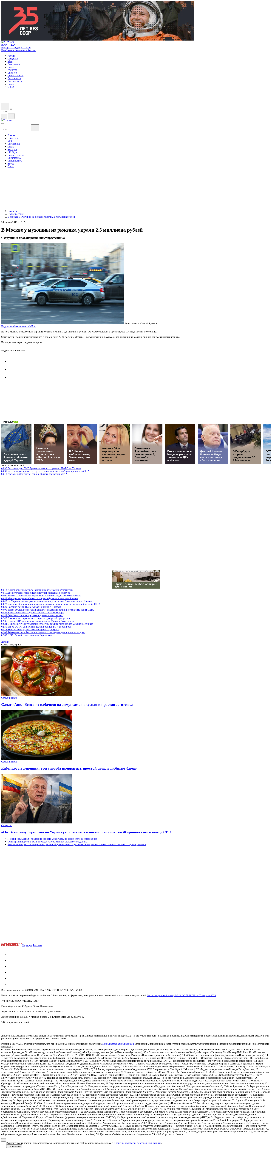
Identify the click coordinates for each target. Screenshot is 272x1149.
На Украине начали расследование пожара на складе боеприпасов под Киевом (46, 601)
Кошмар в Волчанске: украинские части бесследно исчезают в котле (41, 595)
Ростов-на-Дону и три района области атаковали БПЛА (34, 474)
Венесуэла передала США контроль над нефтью (30, 629)
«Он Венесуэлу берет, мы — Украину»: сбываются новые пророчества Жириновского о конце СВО (86, 832)
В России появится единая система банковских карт (32, 612)
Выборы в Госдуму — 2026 (16, 47)
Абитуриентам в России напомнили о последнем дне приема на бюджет (43, 632)
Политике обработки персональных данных (137, 1143)
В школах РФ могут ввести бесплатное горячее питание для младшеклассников (47, 623)
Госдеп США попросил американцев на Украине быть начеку (37, 621)
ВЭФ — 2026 (8, 44)
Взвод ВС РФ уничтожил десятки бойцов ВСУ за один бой (36, 626)
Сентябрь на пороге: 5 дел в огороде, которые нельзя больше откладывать (47, 841)
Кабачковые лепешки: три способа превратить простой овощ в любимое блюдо (69, 768)
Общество (6, 825)
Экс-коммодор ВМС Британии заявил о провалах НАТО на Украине (41, 468)
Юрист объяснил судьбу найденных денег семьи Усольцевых (37, 590)
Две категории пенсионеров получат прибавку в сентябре (35, 592)
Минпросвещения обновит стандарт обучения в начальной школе (39, 598)
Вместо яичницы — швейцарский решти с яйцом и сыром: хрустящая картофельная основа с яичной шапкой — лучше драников (77, 844)
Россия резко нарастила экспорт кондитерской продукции (35, 618)
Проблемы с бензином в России (18, 50)
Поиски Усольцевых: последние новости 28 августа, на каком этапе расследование (52, 838)
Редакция (27, 945)
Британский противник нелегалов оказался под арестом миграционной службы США (50, 604)
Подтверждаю (14, 1146)
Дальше (5, 641)
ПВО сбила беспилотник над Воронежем (26, 635)
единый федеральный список (118, 1043)
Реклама (37, 945)
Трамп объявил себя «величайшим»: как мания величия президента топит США (47, 609)
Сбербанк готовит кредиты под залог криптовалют (32, 615)
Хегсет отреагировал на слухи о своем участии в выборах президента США (45, 471)
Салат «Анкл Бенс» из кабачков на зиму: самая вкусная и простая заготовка (67, 704)
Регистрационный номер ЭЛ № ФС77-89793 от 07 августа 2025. (181, 995)
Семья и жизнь (9, 698)
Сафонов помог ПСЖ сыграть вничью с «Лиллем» (31, 607)
